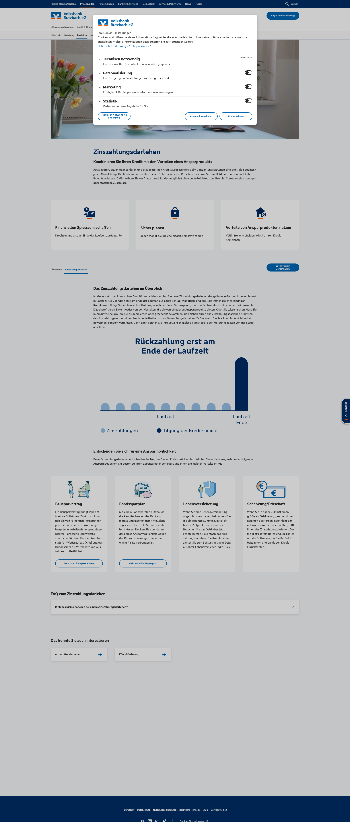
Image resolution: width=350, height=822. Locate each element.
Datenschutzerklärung (112, 46)
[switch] (248, 72)
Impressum (140, 46)
